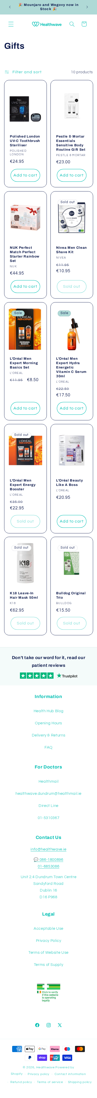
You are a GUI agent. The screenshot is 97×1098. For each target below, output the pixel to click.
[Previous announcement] (10, 7)
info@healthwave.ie (48, 849)
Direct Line (48, 806)
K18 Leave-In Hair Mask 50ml (24, 595)
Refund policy (21, 1082)
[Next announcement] (87, 7)
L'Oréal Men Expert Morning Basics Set (24, 363)
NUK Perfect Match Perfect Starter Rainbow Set (25, 254)
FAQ (48, 747)
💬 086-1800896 (48, 860)
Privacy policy (38, 1074)
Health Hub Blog (48, 711)
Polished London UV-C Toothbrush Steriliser (25, 141)
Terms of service (50, 1082)
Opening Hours (48, 723)
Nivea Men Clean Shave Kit (71, 250)
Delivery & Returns (48, 735)
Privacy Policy (48, 941)
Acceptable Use (48, 929)
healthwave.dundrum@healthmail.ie (48, 794)
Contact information (70, 1074)
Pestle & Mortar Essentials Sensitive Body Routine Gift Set (71, 143)
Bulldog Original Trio (71, 595)
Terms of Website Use (48, 953)
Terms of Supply (48, 965)
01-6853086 (48, 866)
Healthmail (48, 781)
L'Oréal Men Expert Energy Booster (23, 484)
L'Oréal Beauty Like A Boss (69, 482)
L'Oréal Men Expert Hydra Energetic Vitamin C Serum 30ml (71, 367)
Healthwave (45, 1067)
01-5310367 (48, 818)
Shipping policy (80, 1082)
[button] (11, 24)
